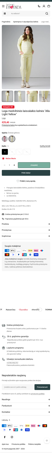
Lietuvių (5, 420)
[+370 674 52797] (39, 6)
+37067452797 (12, 363)
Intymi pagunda (10, 449)
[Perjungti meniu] (3, 6)
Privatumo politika (18, 444)
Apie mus (5, 444)
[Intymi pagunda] (8, 309)
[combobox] (26, 13)
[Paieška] (46, 13)
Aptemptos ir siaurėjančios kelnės (25, 22)
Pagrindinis (6, 22)
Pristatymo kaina (8, 125)
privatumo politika (38, 394)
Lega (4, 118)
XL (28, 153)
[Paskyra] (43, 6)
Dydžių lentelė (45, 146)
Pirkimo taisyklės (34, 444)
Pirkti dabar (26, 173)
